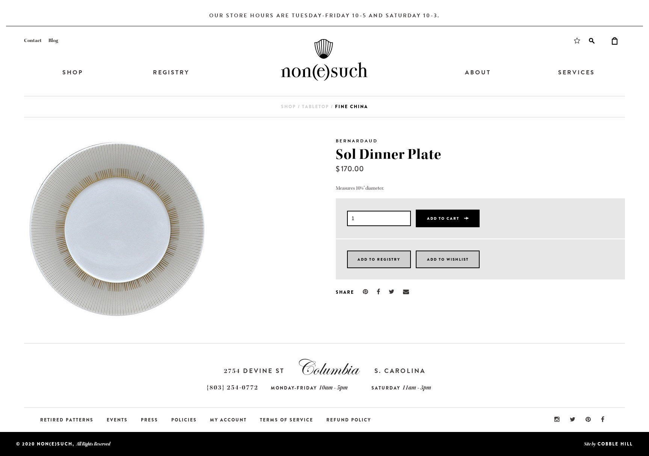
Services (576, 72)
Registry (171, 72)
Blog (53, 41)
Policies (184, 420)
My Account (228, 420)
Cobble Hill (615, 444)
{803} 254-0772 (232, 387)
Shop (72, 72)
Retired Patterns (67, 420)
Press (149, 420)
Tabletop (315, 106)
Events (117, 420)
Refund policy (348, 420)
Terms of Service (286, 420)
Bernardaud (357, 140)
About (478, 72)
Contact (33, 41)
